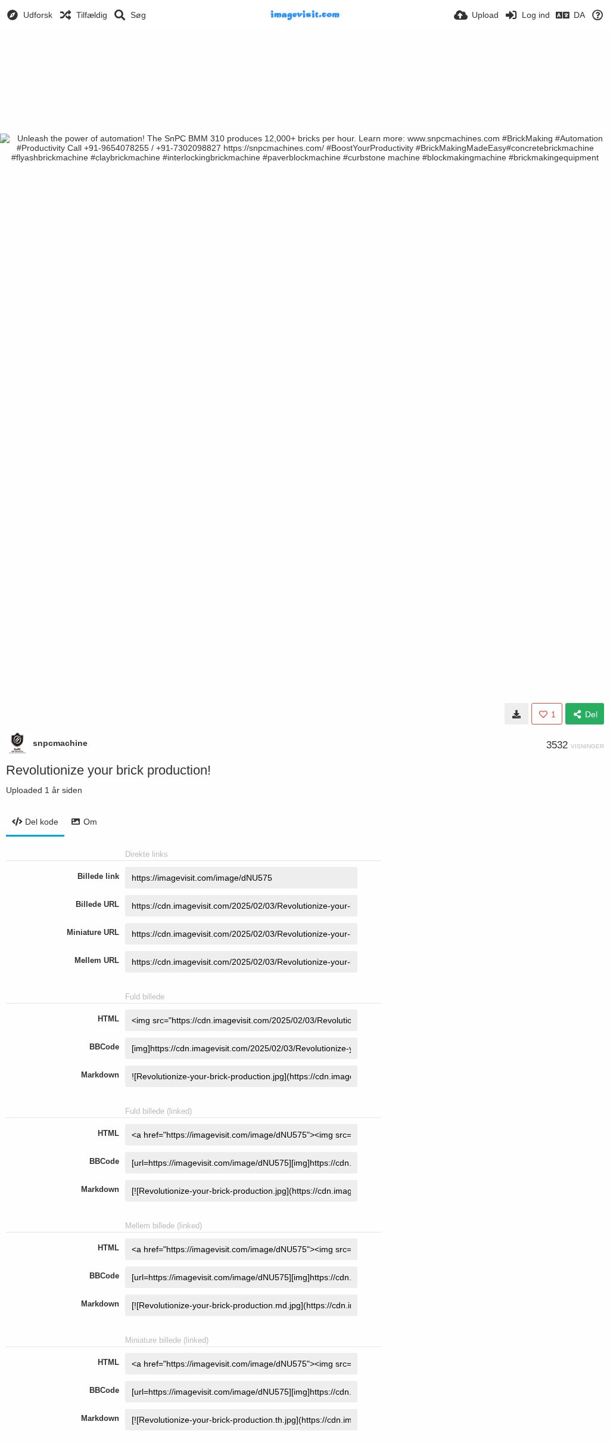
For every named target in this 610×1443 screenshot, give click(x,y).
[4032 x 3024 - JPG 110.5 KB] (516, 713)
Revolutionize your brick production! (108, 770)
